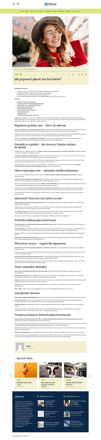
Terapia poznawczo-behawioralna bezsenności (27, 115)
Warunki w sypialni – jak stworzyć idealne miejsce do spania (30, 103)
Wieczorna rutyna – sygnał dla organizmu (26, 110)
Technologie (44, 380)
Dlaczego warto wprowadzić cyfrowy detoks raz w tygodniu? (77, 422)
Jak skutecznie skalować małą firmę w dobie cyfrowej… (51, 413)
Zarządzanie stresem (22, 113)
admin (28, 346)
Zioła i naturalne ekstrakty (23, 112)
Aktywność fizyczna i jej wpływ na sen (25, 107)
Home (16, 69)
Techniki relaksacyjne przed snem (24, 108)
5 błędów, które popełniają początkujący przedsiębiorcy (78, 402)
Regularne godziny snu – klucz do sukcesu (26, 102)
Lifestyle (19, 69)
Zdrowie (21, 74)
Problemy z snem (18, 118)
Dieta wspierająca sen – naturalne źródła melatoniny (29, 105)
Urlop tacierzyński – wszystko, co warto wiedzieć (50, 402)
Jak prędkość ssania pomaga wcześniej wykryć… (23, 384)
